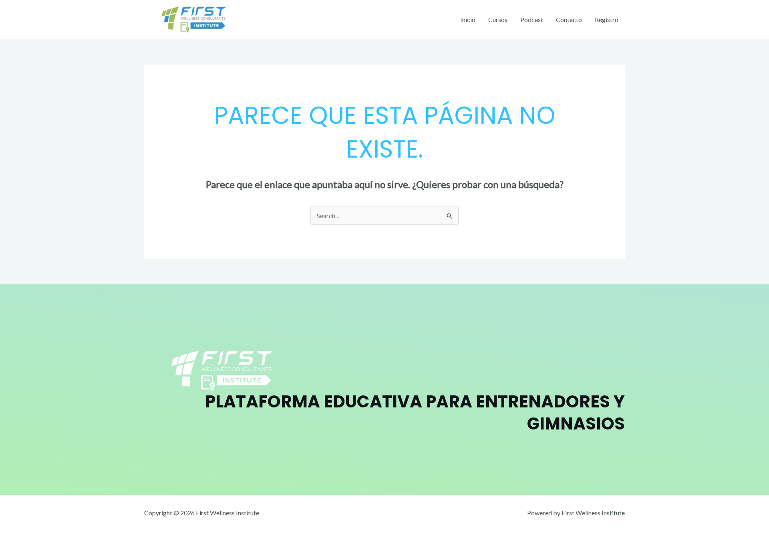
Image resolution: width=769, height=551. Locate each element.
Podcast (531, 19)
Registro (606, 19)
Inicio (467, 19)
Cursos (497, 19)
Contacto (569, 19)
